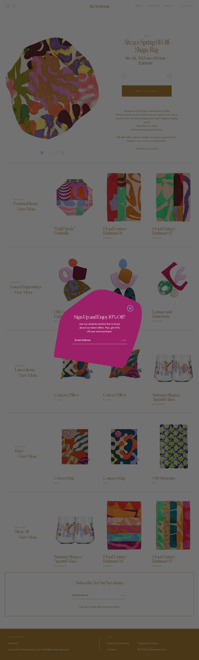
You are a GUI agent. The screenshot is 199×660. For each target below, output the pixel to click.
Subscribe (123, 340)
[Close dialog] (130, 308)
